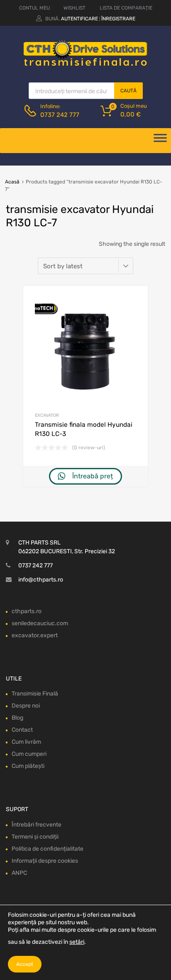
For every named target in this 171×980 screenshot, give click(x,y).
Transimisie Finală (35, 693)
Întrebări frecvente (36, 824)
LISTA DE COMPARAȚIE (126, 8)
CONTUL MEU (34, 8)
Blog (17, 717)
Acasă (12, 182)
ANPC (19, 872)
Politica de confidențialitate (47, 848)
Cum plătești (28, 766)
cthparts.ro (27, 611)
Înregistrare (118, 19)
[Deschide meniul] (160, 140)
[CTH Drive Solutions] (85, 64)
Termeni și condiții (35, 836)
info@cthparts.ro (40, 579)
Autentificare (79, 19)
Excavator (47, 415)
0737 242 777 (59, 115)
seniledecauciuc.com (40, 623)
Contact (22, 729)
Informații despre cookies (45, 860)
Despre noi (26, 705)
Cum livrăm (26, 741)
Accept (24, 964)
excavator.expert (35, 635)
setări (76, 941)
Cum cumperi (29, 753)
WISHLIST (75, 8)
